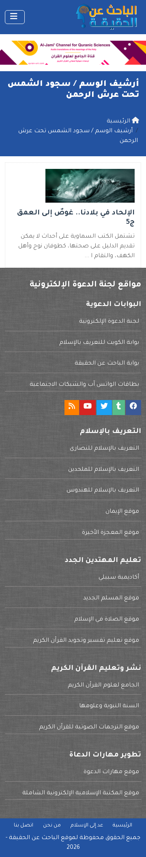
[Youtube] (87, 407)
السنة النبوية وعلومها (109, 706)
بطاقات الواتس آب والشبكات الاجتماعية (84, 385)
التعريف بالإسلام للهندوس (103, 491)
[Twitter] (104, 407)
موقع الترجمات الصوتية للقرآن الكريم (89, 727)
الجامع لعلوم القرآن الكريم (103, 685)
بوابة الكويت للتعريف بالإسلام (99, 343)
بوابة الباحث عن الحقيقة (107, 364)
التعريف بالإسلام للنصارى (104, 449)
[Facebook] (133, 407)
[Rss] (71, 407)
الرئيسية (122, 826)
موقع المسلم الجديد (111, 598)
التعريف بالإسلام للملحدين (103, 470)
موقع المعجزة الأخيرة (110, 533)
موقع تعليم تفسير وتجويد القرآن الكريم (86, 641)
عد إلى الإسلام (87, 826)
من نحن (52, 826)
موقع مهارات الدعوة (111, 772)
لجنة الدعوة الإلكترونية (109, 322)
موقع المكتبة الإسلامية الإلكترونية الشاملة (80, 793)
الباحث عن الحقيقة (34, 838)
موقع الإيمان (122, 512)
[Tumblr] (118, 407)
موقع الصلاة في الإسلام (106, 620)
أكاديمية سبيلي (119, 578)
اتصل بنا (23, 826)
